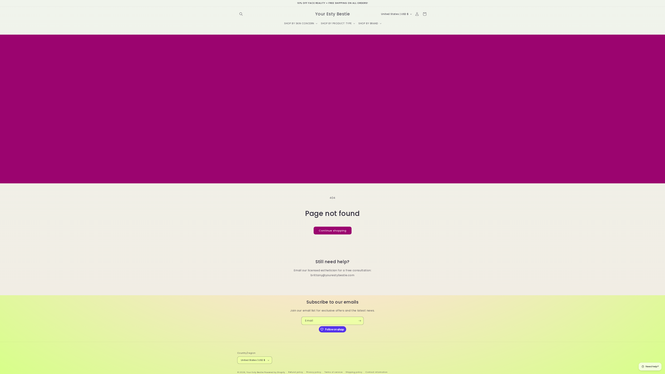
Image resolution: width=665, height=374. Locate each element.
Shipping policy (354, 372)
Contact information (376, 372)
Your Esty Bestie (255, 372)
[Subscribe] (359, 321)
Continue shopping (332, 230)
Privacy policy (313, 372)
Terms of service (333, 372)
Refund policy (295, 372)
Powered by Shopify (274, 372)
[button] (241, 14)
